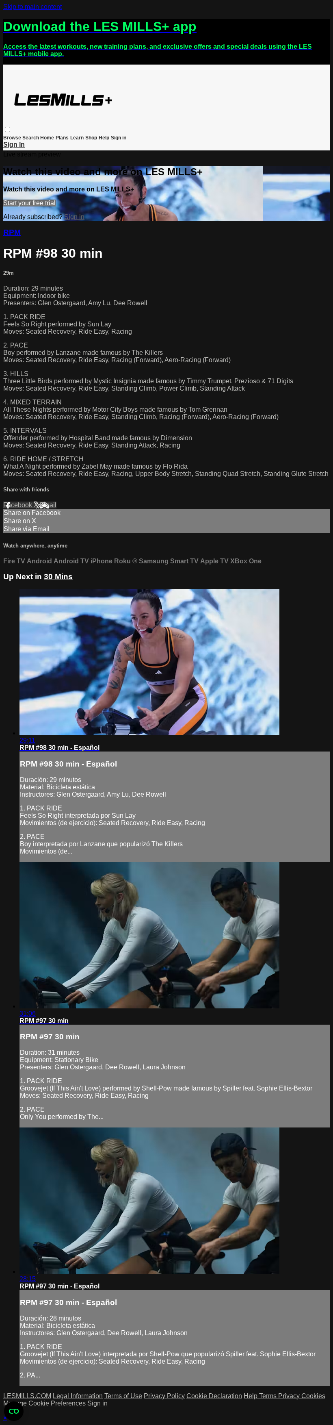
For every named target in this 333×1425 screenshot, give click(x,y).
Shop (91, 138)
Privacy (289, 1395)
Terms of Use (123, 1395)
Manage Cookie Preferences (45, 1403)
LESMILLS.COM (27, 1395)
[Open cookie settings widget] (14, 1411)
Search (31, 138)
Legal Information (78, 1395)
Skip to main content (32, 6)
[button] (7, 129)
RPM (12, 232)
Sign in (118, 138)
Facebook (18, 505)
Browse (12, 138)
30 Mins (58, 576)
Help (104, 138)
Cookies (313, 1395)
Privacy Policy (164, 1395)
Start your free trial (29, 203)
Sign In (14, 144)
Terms (268, 1395)
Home (47, 138)
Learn (77, 138)
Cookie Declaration (214, 1395)
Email (48, 505)
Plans (62, 138)
